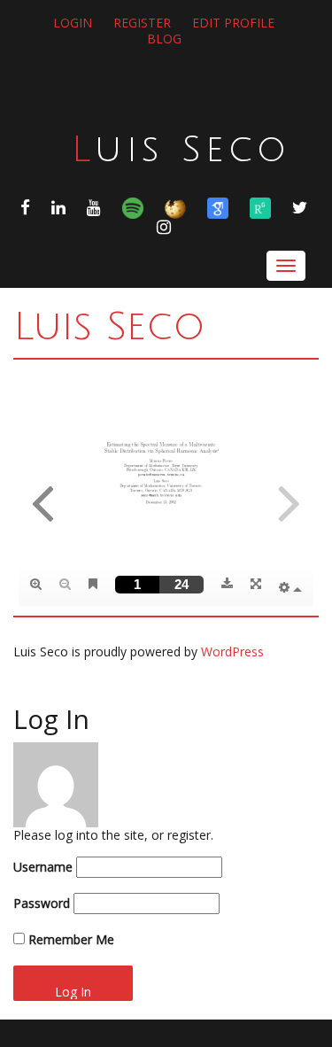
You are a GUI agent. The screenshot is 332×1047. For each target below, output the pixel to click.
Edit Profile (233, 22)
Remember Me (69, 939)
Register (142, 22)
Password (41, 903)
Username (43, 867)
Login (72, 22)
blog (164, 38)
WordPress (232, 651)
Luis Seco (181, 149)
